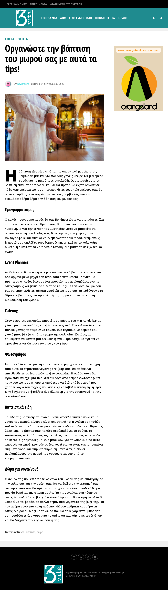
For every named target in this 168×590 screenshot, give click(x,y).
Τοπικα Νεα (49, 18)
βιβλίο (122, 18)
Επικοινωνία (38, 4)
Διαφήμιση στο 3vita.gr (66, 4)
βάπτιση (29, 532)
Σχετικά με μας (17, 4)
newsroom (23, 83)
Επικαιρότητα (105, 18)
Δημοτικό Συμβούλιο (76, 18)
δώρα (40, 532)
